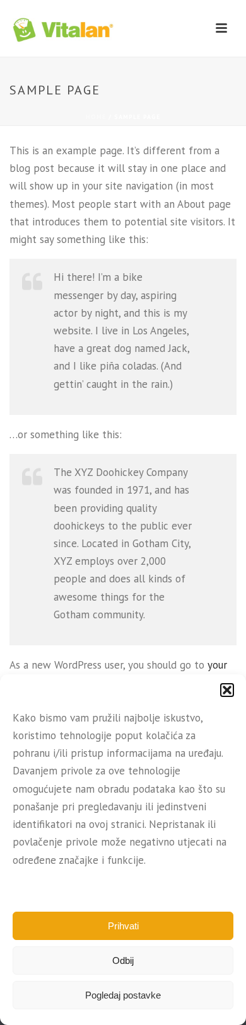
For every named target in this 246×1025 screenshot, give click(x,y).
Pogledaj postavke (123, 995)
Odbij (123, 960)
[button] (227, 690)
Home (96, 117)
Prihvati (123, 925)
